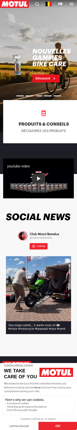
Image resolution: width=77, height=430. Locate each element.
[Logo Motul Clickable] (14, 4)
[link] (38, 65)
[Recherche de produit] (37, 4)
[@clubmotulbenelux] (23, 236)
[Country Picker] (48, 4)
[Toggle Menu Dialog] (71, 4)
